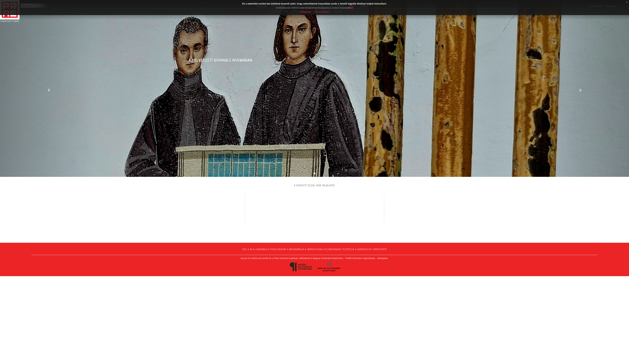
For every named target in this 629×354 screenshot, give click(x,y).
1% (251, 249)
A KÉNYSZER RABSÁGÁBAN (212, 60)
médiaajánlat (296, 249)
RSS (244, 249)
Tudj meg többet (321, 12)
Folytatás (305, 11)
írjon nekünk (278, 249)
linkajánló (261, 249)
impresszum (314, 249)
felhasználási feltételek (339, 249)
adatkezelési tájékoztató (372, 249)
